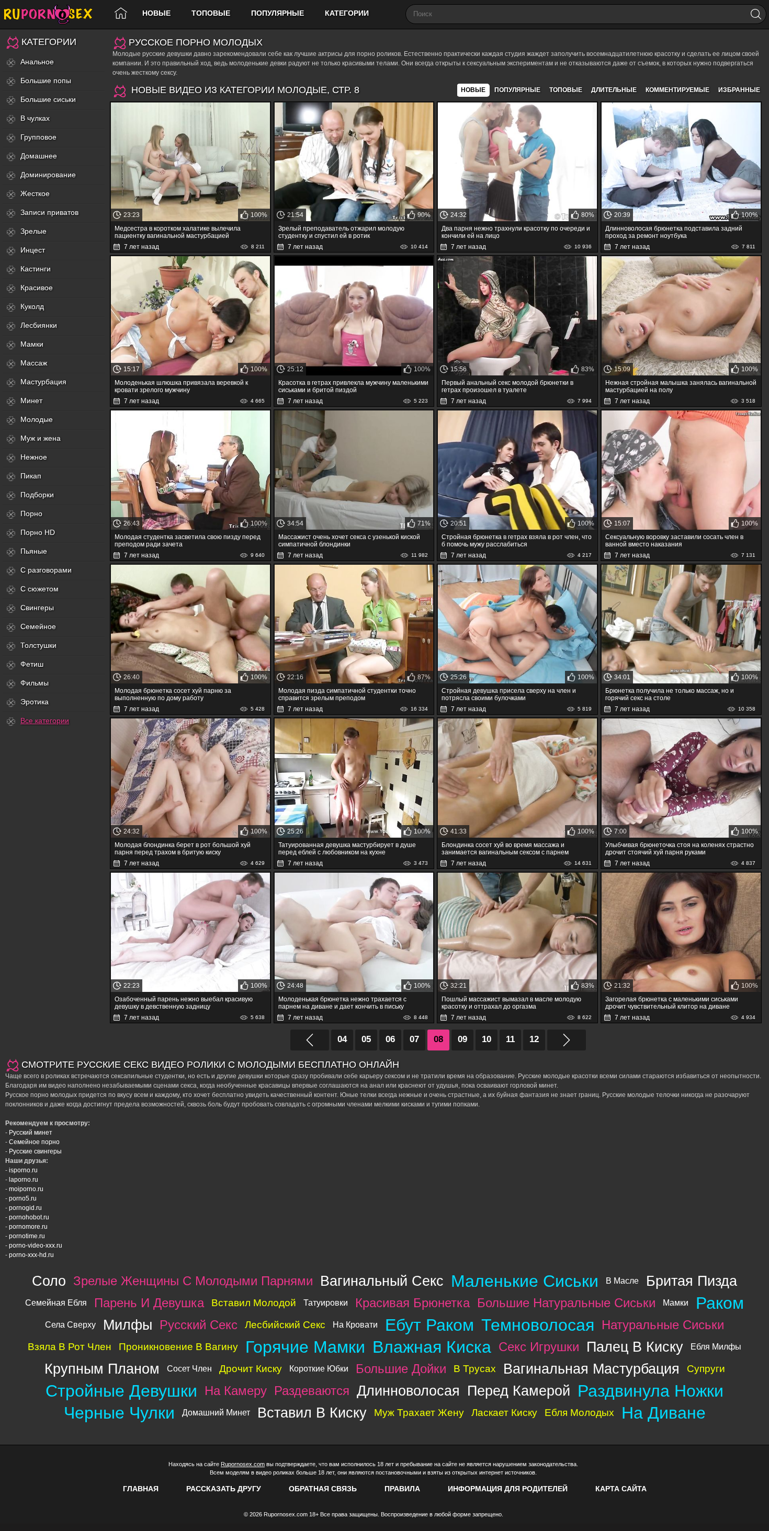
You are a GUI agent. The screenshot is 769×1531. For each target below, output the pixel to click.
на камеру (236, 1391)
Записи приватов (49, 212)
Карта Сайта (621, 1488)
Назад (309, 1040)
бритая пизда (691, 1281)
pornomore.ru (28, 1226)
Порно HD (37, 532)
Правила (402, 1488)
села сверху (70, 1324)
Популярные (277, 13)
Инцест (32, 250)
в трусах (475, 1368)
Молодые (36, 419)
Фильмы (34, 683)
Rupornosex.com (243, 1464)
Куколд (32, 306)
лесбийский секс (285, 1324)
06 (390, 1039)
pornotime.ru (27, 1236)
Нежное (33, 457)
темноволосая (537, 1325)
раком (720, 1303)
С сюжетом (39, 589)
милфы (127, 1325)
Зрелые (33, 231)
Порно (31, 513)
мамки (675, 1302)
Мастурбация (43, 382)
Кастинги (35, 269)
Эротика (34, 702)
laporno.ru (23, 1179)
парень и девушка (149, 1303)
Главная (141, 1488)
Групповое (38, 137)
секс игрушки (539, 1347)
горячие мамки (305, 1347)
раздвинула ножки (650, 1391)
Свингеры (37, 607)
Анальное (37, 62)
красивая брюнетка (412, 1303)
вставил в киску (312, 1412)
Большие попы (45, 80)
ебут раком (429, 1325)
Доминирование (48, 174)
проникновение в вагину (178, 1346)
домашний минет (216, 1412)
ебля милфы (716, 1346)
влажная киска (431, 1347)
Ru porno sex (52, 14)
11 (510, 1039)
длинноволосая (408, 1391)
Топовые (210, 13)
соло (49, 1281)
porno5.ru (23, 1198)
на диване (663, 1412)
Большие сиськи (48, 99)
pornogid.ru (25, 1208)
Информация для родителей (508, 1488)
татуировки (325, 1302)
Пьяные (33, 551)
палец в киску (634, 1347)
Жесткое (35, 193)
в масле (622, 1280)
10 (486, 1039)
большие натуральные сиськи (566, 1303)
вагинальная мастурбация (591, 1369)
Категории (347, 13)
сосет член (189, 1368)
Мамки (31, 344)
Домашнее (38, 156)
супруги (706, 1368)
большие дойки (401, 1369)
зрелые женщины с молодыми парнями (193, 1281)
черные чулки (119, 1412)
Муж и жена (40, 438)
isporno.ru (23, 1170)
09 (462, 1039)
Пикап (30, 476)
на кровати (355, 1324)
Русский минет (30, 1132)
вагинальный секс (382, 1281)
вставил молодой (253, 1302)
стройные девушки (121, 1391)
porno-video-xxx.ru (35, 1245)
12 (534, 1039)
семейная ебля (56, 1302)
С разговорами (46, 570)
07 (414, 1039)
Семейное (38, 626)
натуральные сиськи (663, 1325)
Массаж (33, 363)
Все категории (44, 720)
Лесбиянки (38, 325)
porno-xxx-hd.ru (31, 1255)
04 (342, 1039)
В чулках (35, 118)
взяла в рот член (69, 1346)
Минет (31, 400)
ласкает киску (504, 1412)
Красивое (36, 287)
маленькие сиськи (524, 1281)
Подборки (37, 494)
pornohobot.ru (29, 1217)
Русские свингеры (35, 1151)
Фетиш (31, 664)
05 (366, 1039)
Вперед (566, 1040)
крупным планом (102, 1369)
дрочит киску (250, 1368)
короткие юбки (318, 1368)
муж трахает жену (419, 1412)
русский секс (199, 1325)
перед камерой (518, 1391)
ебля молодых (579, 1412)
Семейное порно (34, 1142)
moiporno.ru (26, 1189)
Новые (156, 13)
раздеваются (311, 1391)
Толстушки (38, 645)
